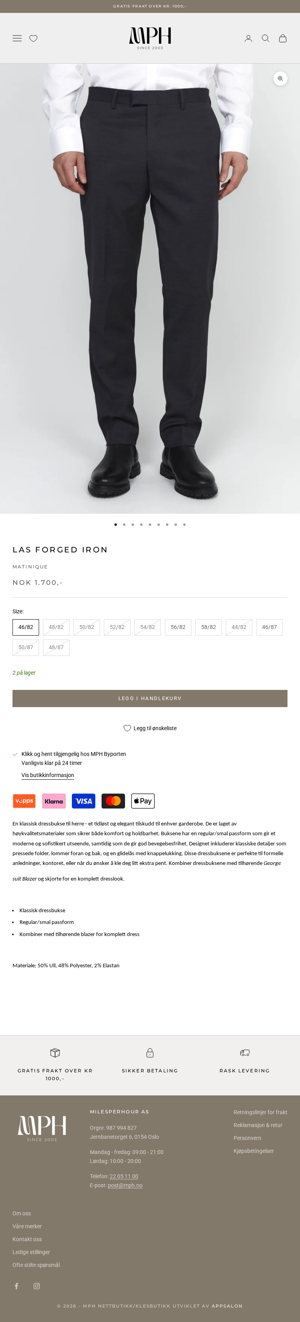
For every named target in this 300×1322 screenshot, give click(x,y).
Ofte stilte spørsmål (36, 1265)
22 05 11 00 (124, 1176)
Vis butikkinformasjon (47, 775)
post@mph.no (125, 1185)
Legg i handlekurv (150, 698)
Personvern (247, 1138)
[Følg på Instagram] (37, 1286)
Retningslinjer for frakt (261, 1112)
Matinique (30, 567)
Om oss (21, 1213)
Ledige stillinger (31, 1252)
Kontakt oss (27, 1239)
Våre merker (27, 1226)
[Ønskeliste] (33, 38)
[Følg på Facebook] (16, 1286)
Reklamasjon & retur (258, 1125)
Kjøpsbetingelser (254, 1151)
